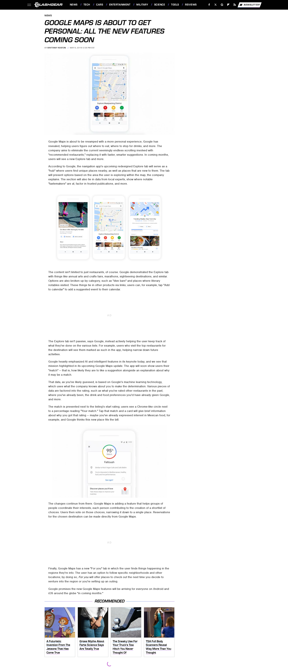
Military (142, 4)
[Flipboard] (228, 4)
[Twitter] (215, 4)
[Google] (221, 4)
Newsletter (251, 4)
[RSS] (234, 4)
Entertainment (119, 4)
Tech (87, 4)
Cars (99, 4)
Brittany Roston (57, 48)
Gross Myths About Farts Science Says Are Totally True (92, 645)
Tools (175, 4)
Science (159, 4)
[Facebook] (209, 4)
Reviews (190, 4)
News (73, 4)
